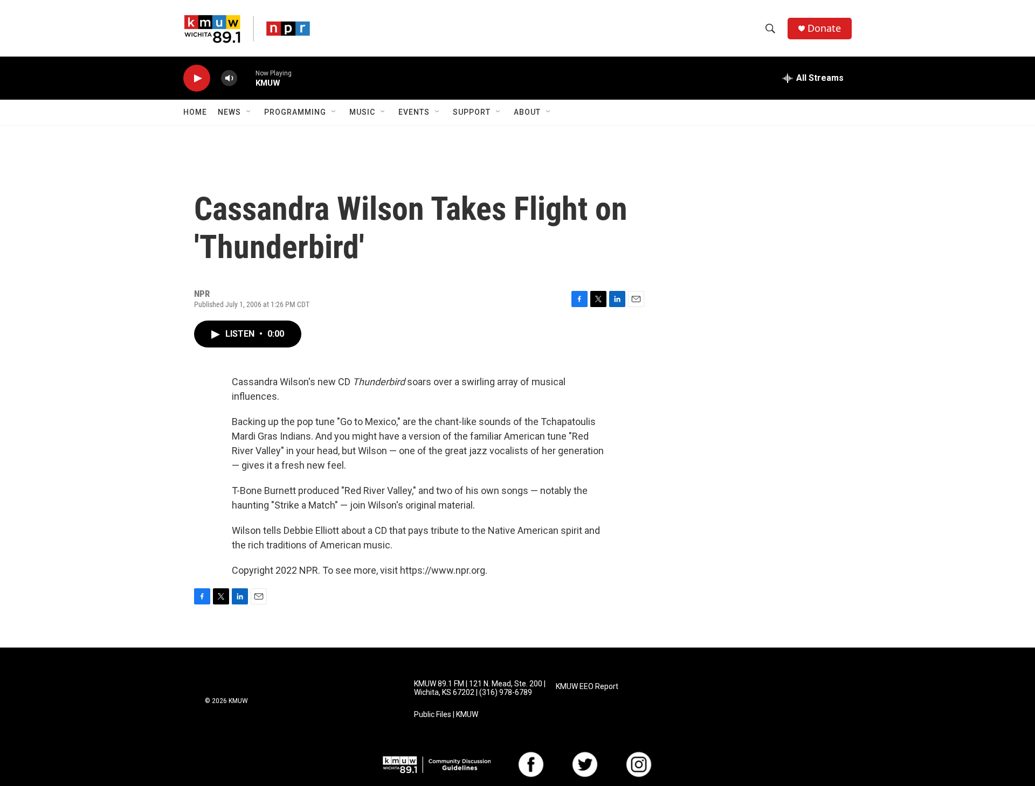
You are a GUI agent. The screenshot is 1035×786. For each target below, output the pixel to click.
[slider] (246, 78)
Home (195, 112)
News (229, 112)
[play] (196, 78)
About (527, 112)
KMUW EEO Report (587, 687)
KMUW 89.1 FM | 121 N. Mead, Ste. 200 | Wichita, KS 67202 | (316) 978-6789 (480, 688)
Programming (295, 112)
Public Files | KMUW (446, 715)
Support (472, 112)
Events (414, 112)
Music (362, 112)
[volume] (229, 78)
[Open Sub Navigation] (249, 112)
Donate (824, 28)
